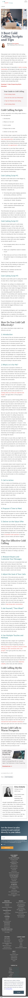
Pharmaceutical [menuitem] (7, 927)
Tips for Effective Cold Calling (13, 101)
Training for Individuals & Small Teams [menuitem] (14, 895)
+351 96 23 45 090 (15, 971)
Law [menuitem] (7, 908)
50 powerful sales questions (11, 534)
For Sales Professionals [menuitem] (14, 857)
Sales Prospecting (8, 776)
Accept (18, 992)
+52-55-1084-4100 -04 (16, 977)
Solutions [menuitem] (7, 936)
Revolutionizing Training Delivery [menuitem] (14, 888)
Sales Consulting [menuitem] (7, 940)
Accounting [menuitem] (7, 904)
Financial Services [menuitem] (7, 910)
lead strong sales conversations (14, 604)
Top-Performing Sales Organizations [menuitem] (21, 906)
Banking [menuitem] (7, 911)
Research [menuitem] (21, 901)
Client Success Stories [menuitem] (14, 954)
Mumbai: (10, 975)
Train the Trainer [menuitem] (14, 893)
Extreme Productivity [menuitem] (21, 915)
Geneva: (10, 971)
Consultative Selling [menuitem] (14, 859)
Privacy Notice (12, 842)
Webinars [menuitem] (21, 946)
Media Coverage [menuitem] (14, 959)
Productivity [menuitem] (14, 869)
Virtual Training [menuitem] (14, 890)
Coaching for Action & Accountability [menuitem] (14, 882)
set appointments (12, 145)
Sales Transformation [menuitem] (14, 886)
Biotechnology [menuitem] (7, 924)
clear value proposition (7, 139)
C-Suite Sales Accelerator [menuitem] (14, 874)
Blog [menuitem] (21, 938)
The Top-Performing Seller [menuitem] (21, 902)
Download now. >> (7, 766)
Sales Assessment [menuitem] (7, 947)
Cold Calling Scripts (10, 94)
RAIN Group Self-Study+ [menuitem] (7, 945)
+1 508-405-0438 (15, 968)
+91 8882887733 (16, 975)
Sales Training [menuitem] (7, 938)
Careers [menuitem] (14, 960)
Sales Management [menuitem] (14, 877)
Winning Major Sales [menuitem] (14, 866)
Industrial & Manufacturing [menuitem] (7, 930)
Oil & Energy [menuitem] (7, 932)
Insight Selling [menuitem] (14, 861)
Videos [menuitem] (21, 944)
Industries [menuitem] (7, 901)
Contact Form (16, 972)
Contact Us (14, 965)
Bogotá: (10, 969)
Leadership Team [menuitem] (14, 957)
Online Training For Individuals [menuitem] (21, 947)
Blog (3, 6)
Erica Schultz (16, 43)
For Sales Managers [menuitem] (14, 875)
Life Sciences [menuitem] (7, 922)
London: (11, 974)
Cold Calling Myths (10, 104)
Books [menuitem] (21, 943)
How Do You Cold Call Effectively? (14, 97)
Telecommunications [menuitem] (7, 921)
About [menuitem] (14, 951)
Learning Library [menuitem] (21, 936)
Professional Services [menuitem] (7, 902)
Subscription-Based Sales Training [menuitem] (7, 944)
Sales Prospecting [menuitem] (14, 865)
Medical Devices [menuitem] (7, 925)
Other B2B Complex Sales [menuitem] (7, 929)
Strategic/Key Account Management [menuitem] (14, 863)
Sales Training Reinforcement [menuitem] (14, 891)
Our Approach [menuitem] (14, 884)
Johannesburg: (11, 972)
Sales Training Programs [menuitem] (14, 856)
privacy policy (9, 988)
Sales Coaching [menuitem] (14, 879)
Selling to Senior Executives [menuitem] (14, 872)
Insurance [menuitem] (7, 915)
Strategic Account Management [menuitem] (21, 912)
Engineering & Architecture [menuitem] (7, 907)
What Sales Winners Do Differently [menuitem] (21, 910)
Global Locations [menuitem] (14, 956)
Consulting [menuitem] (7, 905)
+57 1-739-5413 (16, 969)
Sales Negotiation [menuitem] (14, 868)
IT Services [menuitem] (7, 918)
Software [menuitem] (7, 919)
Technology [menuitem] (7, 916)
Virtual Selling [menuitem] (14, 871)
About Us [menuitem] (14, 952)
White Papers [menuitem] (21, 940)
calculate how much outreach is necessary (12, 721)
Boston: (10, 968)
